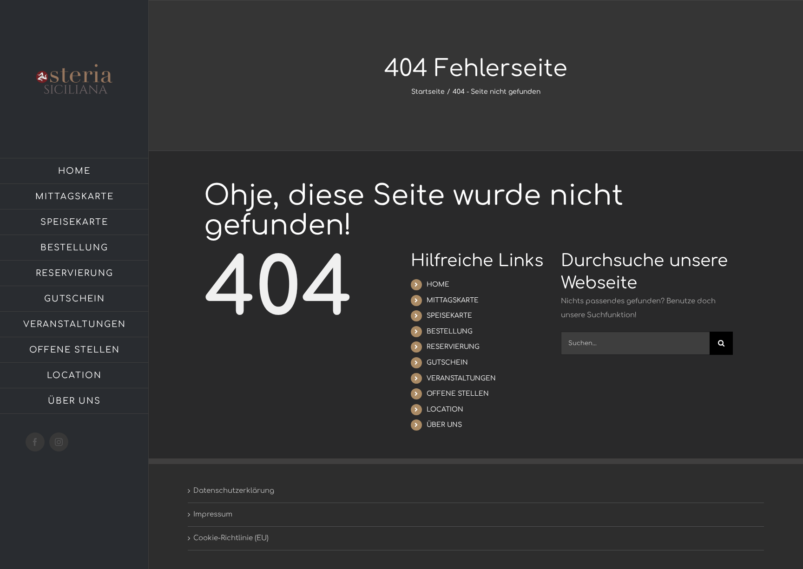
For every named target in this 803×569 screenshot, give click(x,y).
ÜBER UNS (444, 424)
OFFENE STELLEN (458, 393)
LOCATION (445, 409)
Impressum (212, 514)
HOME (438, 284)
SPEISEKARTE (449, 315)
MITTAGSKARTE (453, 300)
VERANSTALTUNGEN (461, 378)
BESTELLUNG (450, 331)
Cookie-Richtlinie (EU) (231, 538)
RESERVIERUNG (453, 346)
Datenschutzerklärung (233, 491)
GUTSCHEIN (447, 362)
